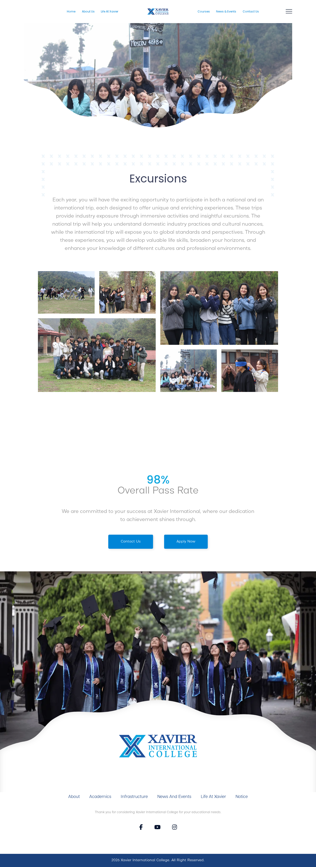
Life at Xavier (109, 11)
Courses (204, 11)
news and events (174, 796)
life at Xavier (213, 796)
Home (71, 11)
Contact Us (251, 11)
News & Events (226, 11)
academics (100, 796)
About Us (88, 11)
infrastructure (134, 796)
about (74, 796)
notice (241, 796)
